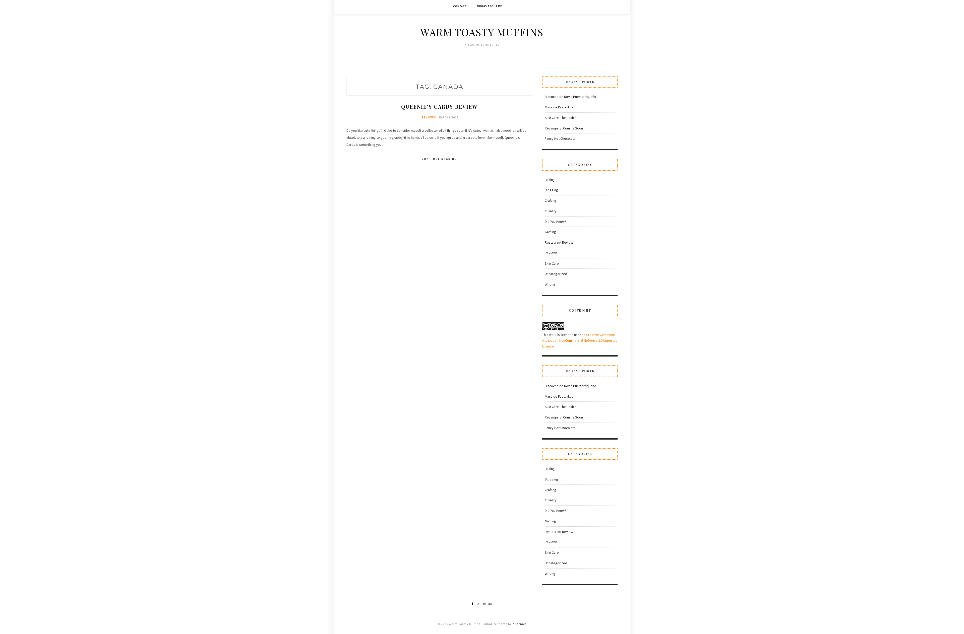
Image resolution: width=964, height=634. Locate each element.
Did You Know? (555, 221)
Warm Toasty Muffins (481, 32)
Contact (460, 6)
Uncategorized (556, 273)
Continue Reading (439, 159)
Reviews (428, 117)
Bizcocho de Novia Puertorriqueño (570, 96)
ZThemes (519, 624)
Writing (550, 284)
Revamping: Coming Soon (564, 128)
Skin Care (552, 263)
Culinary (551, 211)
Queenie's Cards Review (439, 106)
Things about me (489, 6)
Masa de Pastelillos (559, 107)
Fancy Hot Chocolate (560, 138)
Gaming (550, 232)
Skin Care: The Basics (560, 117)
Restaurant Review (559, 242)
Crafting (550, 200)
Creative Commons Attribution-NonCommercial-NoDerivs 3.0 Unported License (580, 340)
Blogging (551, 190)
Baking (550, 179)
